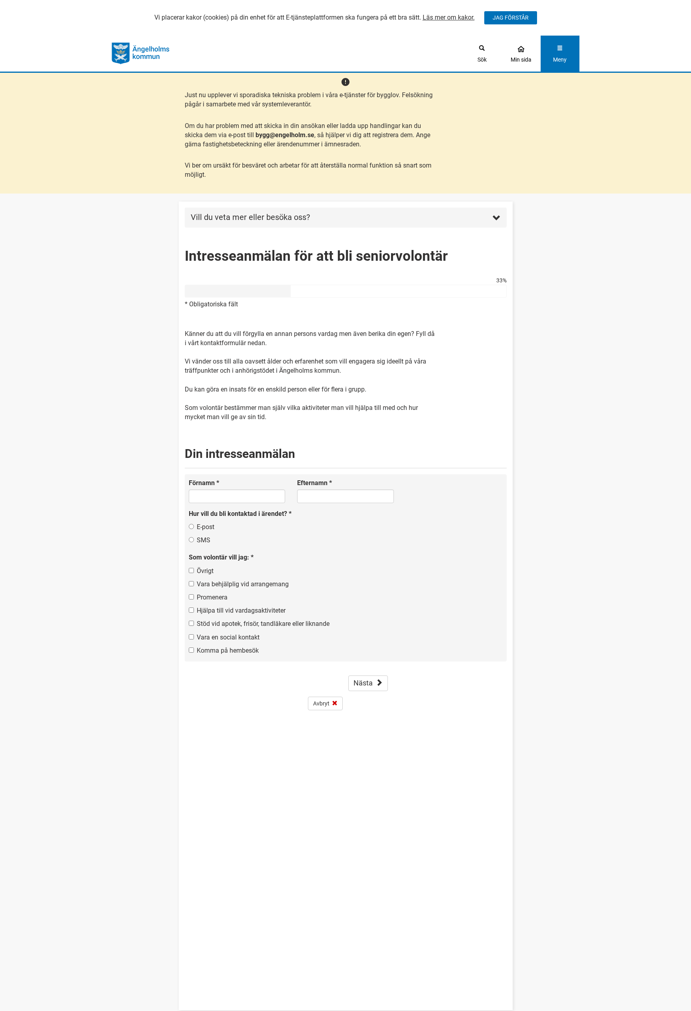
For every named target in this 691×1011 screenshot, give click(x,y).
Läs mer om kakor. (449, 17)
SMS (203, 540)
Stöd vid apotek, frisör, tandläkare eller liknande (263, 623)
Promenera (212, 597)
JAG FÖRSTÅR (511, 17)
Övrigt (205, 571)
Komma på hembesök (228, 650)
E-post (205, 527)
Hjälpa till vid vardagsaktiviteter (241, 610)
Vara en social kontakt (228, 637)
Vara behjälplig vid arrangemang (243, 584)
